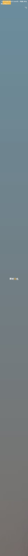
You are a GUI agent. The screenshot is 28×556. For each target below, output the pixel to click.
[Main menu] (26, 7)
